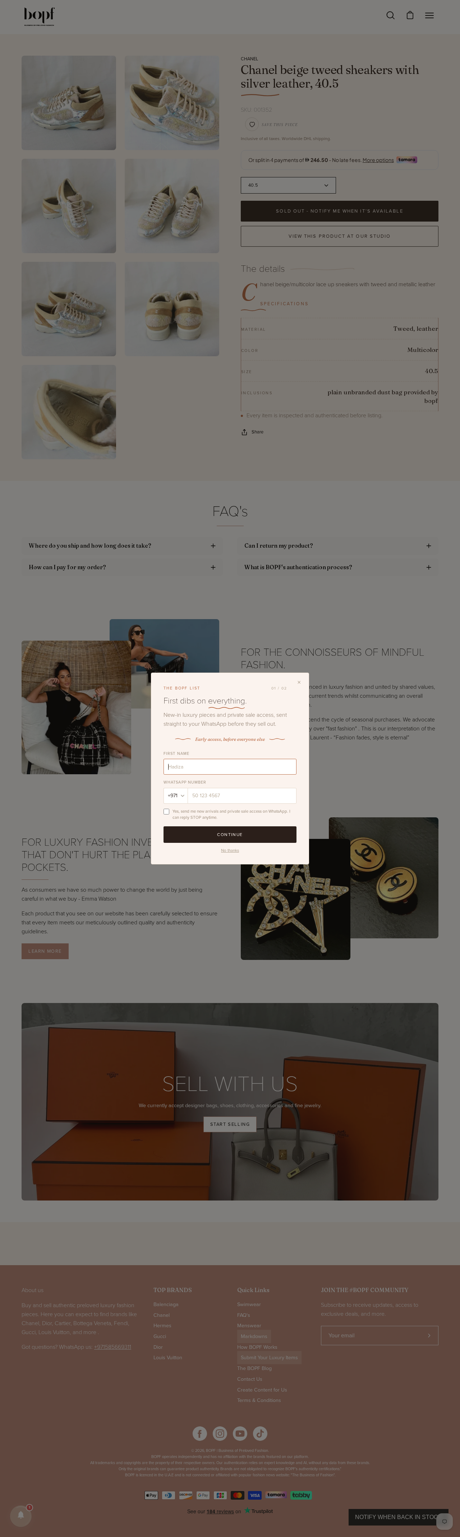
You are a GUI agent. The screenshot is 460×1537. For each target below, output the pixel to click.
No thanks (230, 850)
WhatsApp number (185, 782)
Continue (230, 834)
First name (176, 753)
